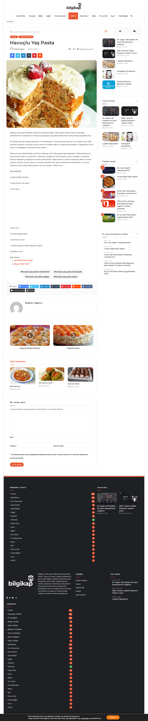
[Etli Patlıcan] (22, 375)
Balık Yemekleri (13, 637)
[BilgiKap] (74, 6)
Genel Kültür (20, 16)
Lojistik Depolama (124, 61)
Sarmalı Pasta (73, 384)
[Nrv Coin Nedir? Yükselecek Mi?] (108, 170)
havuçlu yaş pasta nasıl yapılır (68, 272)
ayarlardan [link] (85, 718)
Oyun (112, 16)
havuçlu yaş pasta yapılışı (37, 277)
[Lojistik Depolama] (108, 64)
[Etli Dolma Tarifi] (51, 374)
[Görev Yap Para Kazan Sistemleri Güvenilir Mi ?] (108, 194)
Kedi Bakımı (15, 497)
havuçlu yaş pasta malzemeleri (36, 272)
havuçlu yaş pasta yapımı (66, 277)
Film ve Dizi (103, 16)
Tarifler (72, 16)
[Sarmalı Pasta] (80, 374)
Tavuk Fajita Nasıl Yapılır (127, 177)
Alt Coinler (14, 534)
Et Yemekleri (12, 618)
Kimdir (13, 560)
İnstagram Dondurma (126, 71)
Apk (12, 546)
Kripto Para (84, 16)
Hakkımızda (80, 588)
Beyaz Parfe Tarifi (21, 264)
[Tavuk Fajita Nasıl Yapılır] (108, 182)
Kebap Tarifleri (13, 622)
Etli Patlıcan (15, 386)
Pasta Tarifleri (13, 641)
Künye (78, 584)
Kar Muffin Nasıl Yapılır (23, 260)
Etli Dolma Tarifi (45, 383)
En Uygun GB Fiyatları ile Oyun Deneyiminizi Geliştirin (127, 42)
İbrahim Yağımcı (19, 49)
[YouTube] (13, 597)
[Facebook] (7, 597)
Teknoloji (32, 16)
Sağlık (48, 16)
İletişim (78, 591)
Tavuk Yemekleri (14, 633)
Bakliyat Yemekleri (15, 629)
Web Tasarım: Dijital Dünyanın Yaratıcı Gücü (128, 120)
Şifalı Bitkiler (15, 509)
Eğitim (40, 16)
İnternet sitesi (58, 446)
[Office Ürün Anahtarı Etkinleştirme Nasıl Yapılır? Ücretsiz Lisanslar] (108, 203)
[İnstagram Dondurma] (108, 74)
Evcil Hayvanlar (60, 16)
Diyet (13, 527)
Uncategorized (16, 538)
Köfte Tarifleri (13, 625)
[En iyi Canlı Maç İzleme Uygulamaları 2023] (108, 218)
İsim (12, 437)
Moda (94, 16)
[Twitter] (10, 597)
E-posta (13, 446)
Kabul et (113, 717)
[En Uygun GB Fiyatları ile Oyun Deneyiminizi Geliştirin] (108, 42)
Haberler (14, 516)
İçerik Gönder (81, 595)
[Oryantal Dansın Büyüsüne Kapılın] (108, 84)
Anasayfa (10, 21)
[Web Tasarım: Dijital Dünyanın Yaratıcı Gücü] (108, 54)
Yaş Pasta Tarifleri (26, 37)
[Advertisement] (51, 209)
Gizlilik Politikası (81, 580)
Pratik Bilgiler (123, 16)
